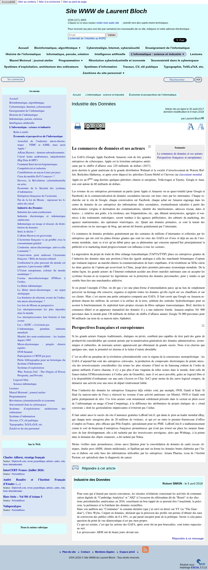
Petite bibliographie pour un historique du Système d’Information (41, 361)
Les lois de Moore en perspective (35, 305)
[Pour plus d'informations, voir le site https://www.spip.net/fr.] (201, 564)
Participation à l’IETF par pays (34, 356)
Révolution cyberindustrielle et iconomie (117, 60)
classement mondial (190, 174)
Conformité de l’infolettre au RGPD (87, 38)
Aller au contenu (27, 1)
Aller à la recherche (49, 1)
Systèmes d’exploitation (30, 367)
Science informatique (25, 384)
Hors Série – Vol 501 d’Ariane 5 (22, 496)
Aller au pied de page (75, 1)
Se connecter (15, 79)
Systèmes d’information (100, 66)
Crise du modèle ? (36, 176)
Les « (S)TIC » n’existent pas (33, 324)
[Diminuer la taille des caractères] (200, 128)
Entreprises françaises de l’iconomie (37, 196)
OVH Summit (24, 352)
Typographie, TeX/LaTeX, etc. (184, 66)
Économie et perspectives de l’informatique (153, 94)
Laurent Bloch (193, 118)
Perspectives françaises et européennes (179, 157)
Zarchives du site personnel (104, 73)
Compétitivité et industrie (31, 168)
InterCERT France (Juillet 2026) (23, 470)
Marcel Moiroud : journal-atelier (31, 60)
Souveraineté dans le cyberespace (175, 60)
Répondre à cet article (98, 468)
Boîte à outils (20, 132)
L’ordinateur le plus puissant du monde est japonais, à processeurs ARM (41, 264)
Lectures (196, 54)
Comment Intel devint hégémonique (37, 164)
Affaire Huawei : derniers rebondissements (40, 152)
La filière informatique (29, 286)
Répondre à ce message (188, 538)
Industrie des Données (29, 208)
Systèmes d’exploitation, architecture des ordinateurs (41, 66)
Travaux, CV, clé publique (140, 66)
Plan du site (69, 552)
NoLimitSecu (18, 473)
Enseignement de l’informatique (167, 47)
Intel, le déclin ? (26, 231)
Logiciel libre (20, 380)
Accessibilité (8, 2)
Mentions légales (105, 552)
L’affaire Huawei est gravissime (34, 235)
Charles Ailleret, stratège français (24, 457)
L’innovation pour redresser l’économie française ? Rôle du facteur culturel (41, 256)
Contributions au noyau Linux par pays (39, 172)
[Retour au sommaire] (149, 146)
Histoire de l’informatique (23, 54)
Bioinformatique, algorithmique (57, 47)
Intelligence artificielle (110, 54)
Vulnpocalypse (12, 506)
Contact (86, 552)
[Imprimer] (78, 128)
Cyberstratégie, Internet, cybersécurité (113, 47)
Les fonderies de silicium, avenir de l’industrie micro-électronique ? (41, 299)
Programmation (71, 60)
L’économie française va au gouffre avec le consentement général (41, 241)
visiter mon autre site (107, 22)
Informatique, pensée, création (68, 54)
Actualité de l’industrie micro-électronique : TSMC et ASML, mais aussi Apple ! (41, 144)
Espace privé (127, 552)
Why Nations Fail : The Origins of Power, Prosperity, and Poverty (41, 373)
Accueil (23, 47)
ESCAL (195, 567)
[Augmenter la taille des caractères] (190, 128)
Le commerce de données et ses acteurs (180, 153)
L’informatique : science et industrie (157, 54)
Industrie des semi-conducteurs (34, 212)
